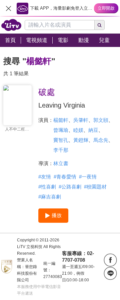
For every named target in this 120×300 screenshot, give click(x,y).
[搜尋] (100, 25)
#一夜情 (88, 176)
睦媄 (78, 130)
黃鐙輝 (80, 140)
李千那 (60, 150)
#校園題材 (95, 186)
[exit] (8, 8)
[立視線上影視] (11, 25)
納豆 (93, 130)
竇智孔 (60, 140)
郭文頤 (100, 120)
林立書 (60, 163)
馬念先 (100, 140)
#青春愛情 (65, 176)
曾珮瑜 (60, 130)
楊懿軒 (60, 120)
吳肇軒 (80, 120)
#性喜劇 (47, 186)
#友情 (44, 176)
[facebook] (110, 260)
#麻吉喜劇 (49, 196)
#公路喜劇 (70, 186)
